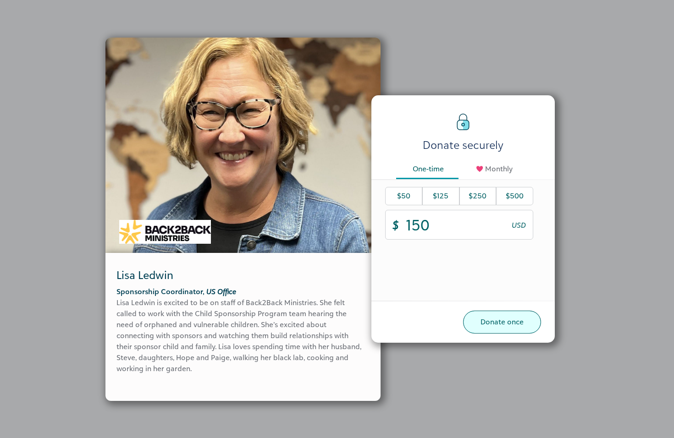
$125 (440, 195)
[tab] (428, 169)
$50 (403, 195)
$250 (477, 195)
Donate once (502, 321)
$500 (515, 195)
